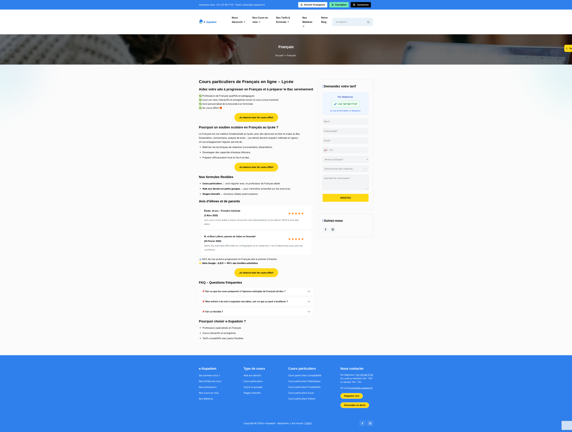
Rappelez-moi (351, 395)
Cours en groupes (253, 387)
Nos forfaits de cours (210, 381)
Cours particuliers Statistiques (304, 381)
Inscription (340, 4)
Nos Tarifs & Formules (283, 19)
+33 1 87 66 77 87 (364, 375)
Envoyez (345, 197)
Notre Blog (324, 19)
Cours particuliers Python (301, 398)
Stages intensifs (252, 392)
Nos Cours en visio (260, 19)
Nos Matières (307, 19)
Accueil (279, 55)
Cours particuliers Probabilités (304, 387)
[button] (325, 150)
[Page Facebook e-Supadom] (325, 229)
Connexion (363, 4)
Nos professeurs (208, 387)
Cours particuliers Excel (301, 392)
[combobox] (324, 169)
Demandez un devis (354, 405)
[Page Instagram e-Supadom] (332, 229)
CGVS (308, 423)
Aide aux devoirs (252, 375)
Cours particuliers (253, 381)
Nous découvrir (237, 19)
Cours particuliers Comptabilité (304, 375)
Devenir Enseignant (314, 4)
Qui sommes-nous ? (209, 375)
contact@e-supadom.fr (361, 388)
